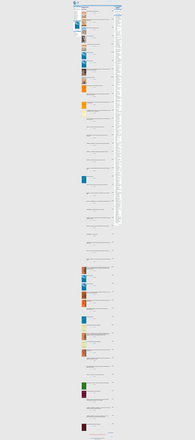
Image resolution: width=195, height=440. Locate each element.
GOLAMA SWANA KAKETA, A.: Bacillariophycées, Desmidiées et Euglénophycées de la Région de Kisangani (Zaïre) (118, 188)
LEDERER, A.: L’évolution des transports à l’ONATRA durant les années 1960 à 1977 (118, 111)
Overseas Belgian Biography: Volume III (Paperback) (118, 173)
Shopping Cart (116, 15)
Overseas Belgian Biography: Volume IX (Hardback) (118, 222)
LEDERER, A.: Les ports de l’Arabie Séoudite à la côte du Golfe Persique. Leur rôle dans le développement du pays (118, 106)
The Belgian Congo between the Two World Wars (118, 26)
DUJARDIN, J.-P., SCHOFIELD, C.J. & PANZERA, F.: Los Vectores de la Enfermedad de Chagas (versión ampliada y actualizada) (118, 182)
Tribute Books (75, 18)
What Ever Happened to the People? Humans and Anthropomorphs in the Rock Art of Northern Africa (118, 20)
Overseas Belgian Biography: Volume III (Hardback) (118, 199)
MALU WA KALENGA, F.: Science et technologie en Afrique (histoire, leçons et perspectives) (118, 68)
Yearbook (75, 19)
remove (95, 22)
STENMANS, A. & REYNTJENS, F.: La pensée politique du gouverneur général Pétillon (118, 72)
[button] (109, 1)
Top (74, 5)
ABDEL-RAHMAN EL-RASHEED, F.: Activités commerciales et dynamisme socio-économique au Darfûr (118, 155)
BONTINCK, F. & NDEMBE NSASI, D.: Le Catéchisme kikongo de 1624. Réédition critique (118, 98)
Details (74, 32)
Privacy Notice (75, 33)
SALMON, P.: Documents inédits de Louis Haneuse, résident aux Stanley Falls (118, 89)
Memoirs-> (75, 14)
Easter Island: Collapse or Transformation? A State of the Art (118, 40)
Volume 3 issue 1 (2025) (77, 29)
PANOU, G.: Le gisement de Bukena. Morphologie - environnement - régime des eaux (118, 122)
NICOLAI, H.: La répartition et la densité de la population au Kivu (118, 192)
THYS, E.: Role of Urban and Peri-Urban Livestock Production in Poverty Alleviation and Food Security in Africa (118, 60)
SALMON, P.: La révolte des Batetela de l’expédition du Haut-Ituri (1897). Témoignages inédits (118, 83)
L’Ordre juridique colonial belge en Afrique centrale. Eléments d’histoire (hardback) (118, 196)
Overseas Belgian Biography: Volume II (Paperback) (118, 160)
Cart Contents (80, 5)
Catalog (76, 5)
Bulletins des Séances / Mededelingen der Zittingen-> (77, 9)
